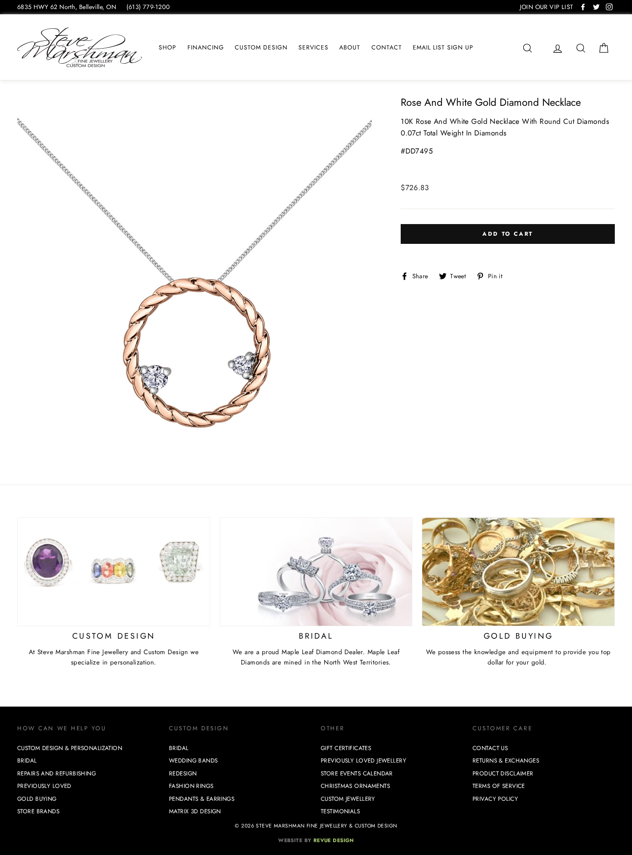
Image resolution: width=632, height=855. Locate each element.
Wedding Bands (193, 761)
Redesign (182, 773)
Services (313, 47)
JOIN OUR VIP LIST (546, 7)
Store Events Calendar (357, 773)
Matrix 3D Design (195, 811)
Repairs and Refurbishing (56, 773)
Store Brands (38, 811)
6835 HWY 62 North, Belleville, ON (66, 7)
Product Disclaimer (503, 773)
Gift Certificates (346, 748)
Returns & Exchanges (505, 761)
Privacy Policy (495, 799)
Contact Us (490, 748)
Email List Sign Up (443, 47)
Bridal (27, 761)
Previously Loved (44, 786)
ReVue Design (316, 840)
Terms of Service (498, 786)
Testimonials (340, 811)
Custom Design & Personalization (69, 748)
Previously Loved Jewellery (363, 761)
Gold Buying (37, 799)
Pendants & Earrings (201, 799)
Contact (386, 47)
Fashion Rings (191, 786)
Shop (167, 47)
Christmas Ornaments (355, 786)
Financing (205, 47)
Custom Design (261, 47)
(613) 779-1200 (148, 7)
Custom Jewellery (348, 799)
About (349, 47)
